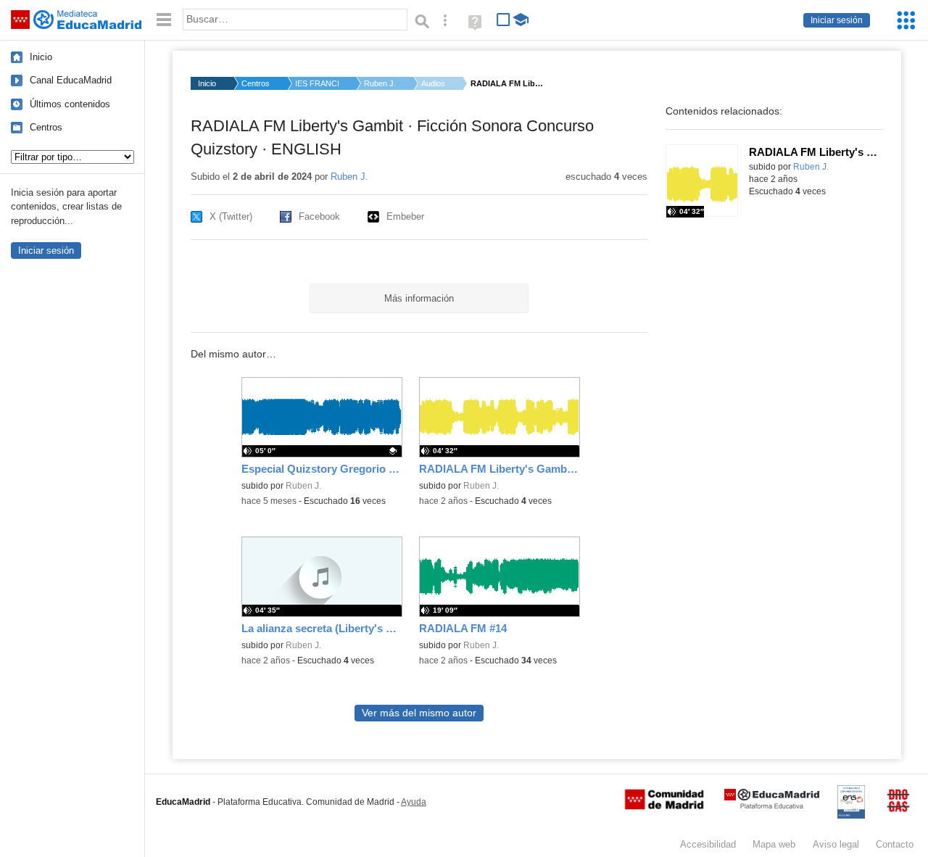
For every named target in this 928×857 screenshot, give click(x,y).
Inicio (41, 56)
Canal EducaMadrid (71, 80)
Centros (46, 127)
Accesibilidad (708, 844)
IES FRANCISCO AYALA (317, 83)
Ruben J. (380, 83)
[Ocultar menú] (164, 20)
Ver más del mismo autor (419, 713)
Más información (419, 298)
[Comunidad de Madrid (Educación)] (664, 806)
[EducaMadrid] (771, 806)
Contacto (895, 844)
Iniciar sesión (837, 20)
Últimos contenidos (70, 104)
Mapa (774, 844)
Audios (433, 83)
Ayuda (413, 802)
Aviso (836, 844)
